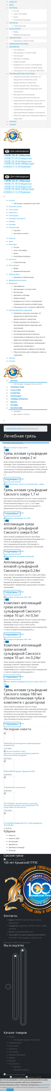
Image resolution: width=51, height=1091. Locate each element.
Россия (16, 11)
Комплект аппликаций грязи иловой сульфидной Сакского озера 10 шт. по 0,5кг (22, 609)
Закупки (12, 121)
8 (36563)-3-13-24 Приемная (17, 166)
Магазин (20, 479)
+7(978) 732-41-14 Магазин (17, 155)
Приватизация (19, 62)
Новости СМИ (14, 838)
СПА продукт (14, 215)
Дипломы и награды (21, 59)
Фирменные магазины (18, 44)
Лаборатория (15, 38)
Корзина (17, 230)
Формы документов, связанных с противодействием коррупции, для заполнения (28, 88)
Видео (16, 32)
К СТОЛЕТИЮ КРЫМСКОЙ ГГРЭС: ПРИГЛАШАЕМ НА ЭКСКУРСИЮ (23, 824)
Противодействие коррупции (22, 74)
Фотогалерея (15, 29)
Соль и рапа (13, 209)
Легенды (12, 850)
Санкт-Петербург (20, 14)
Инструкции (18, 56)
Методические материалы (24, 94)
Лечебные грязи (15, 206)
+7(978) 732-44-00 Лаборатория (19, 163)
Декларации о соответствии (25, 53)
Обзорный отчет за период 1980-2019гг (29, 71)
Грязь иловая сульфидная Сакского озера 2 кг (25, 455)
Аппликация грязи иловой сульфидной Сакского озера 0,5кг (21, 528)
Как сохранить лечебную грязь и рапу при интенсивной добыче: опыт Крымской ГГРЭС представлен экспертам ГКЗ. (21, 805)
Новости (13, 2)
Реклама (12, 224)
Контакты (13, 23)
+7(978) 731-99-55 (34, 926)
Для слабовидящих (19, 151)
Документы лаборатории (24, 41)
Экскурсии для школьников (14, 787)
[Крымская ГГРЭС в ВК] (9, 988)
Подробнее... (12, 479)
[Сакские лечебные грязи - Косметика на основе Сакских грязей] (13, 135)
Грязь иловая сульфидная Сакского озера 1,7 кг (25, 491)
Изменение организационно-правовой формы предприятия (22, 744)
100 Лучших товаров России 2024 (27, 203)
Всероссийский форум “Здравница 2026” (19, 771)
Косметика (13, 212)
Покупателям (14, 227)
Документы (14, 47)
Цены (11, 5)
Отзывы (12, 124)
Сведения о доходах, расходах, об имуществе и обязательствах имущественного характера (27, 80)
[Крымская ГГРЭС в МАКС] (16, 988)
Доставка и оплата (21, 233)
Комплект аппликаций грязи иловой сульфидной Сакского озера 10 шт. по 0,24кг (22, 651)
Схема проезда (20, 26)
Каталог (12, 200)
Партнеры (13, 8)
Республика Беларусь (22, 20)
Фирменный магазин (22, 35)
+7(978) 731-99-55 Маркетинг (18, 158)
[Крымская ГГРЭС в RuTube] (24, 988)
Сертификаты (19, 50)
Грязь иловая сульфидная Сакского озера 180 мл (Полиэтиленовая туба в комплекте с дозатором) (25, 696)
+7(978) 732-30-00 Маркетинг (18, 161)
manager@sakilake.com (24, 932)
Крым (16, 17)
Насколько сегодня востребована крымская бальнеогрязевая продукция (21, 754)
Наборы (12, 221)
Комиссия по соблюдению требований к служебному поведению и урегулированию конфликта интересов (29, 109)
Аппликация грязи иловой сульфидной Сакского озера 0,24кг (22, 566)
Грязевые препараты (17, 218)
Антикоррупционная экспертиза (26, 97)
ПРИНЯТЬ (10, 1090)
